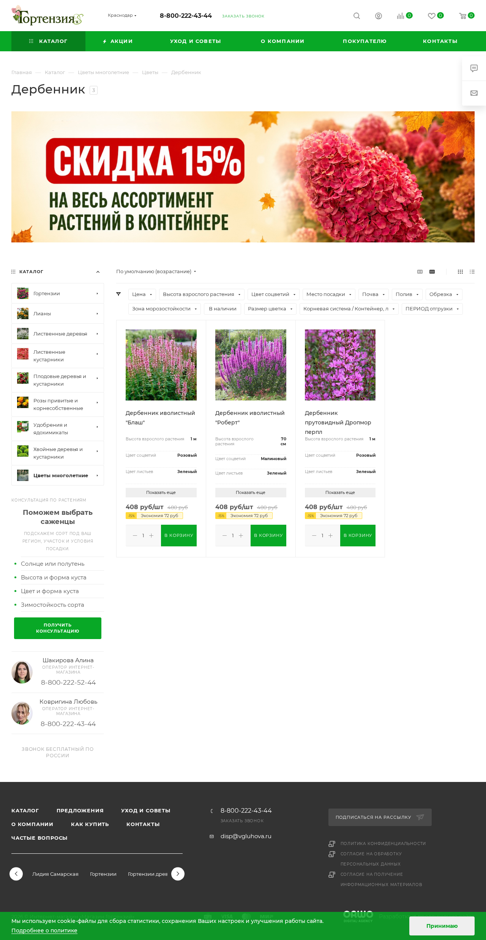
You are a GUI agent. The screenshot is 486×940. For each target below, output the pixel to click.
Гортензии (103, 874)
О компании (32, 824)
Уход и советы (145, 810)
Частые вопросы (39, 838)
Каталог (25, 810)
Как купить (90, 824)
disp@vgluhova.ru (246, 836)
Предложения (80, 810)
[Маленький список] (420, 271)
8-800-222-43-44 (186, 15)
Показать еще (161, 492)
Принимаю (442, 926)
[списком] (472, 271)
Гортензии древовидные (159, 874)
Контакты (142, 824)
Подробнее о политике (44, 930)
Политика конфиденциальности (383, 843)
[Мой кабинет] (378, 17)
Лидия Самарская (55, 874)
